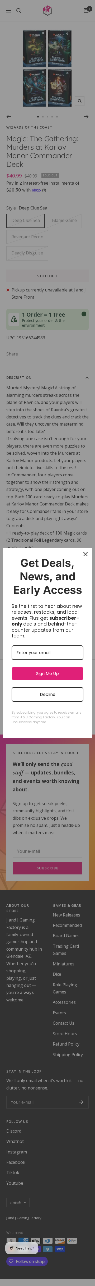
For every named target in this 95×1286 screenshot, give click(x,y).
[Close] (85, 554)
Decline (47, 694)
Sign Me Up (47, 674)
